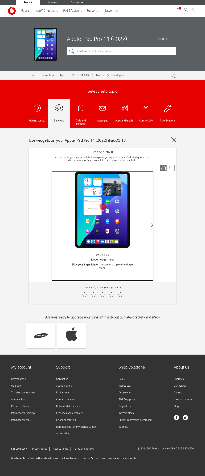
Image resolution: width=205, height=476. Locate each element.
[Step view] (163, 168)
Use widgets (117, 75)
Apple (63, 75)
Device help (48, 75)
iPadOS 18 (163, 39)
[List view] (171, 168)
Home (32, 75)
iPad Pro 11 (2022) (81, 75)
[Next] (152, 224)
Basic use (100, 75)
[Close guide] (173, 139)
